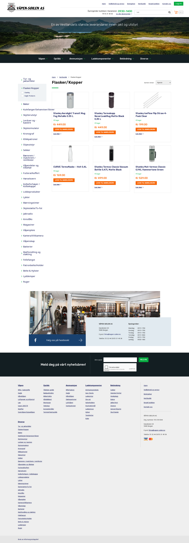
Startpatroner (71, 406)
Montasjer (47, 403)
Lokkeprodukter (31, 192)
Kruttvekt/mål (90, 406)
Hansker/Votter (115, 393)
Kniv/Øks (27, 219)
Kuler (87, 418)
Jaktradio (28, 214)
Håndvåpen (22, 396)
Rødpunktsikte (48, 393)
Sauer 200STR (23, 406)
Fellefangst (29, 260)
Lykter (26, 197)
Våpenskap (29, 241)
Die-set (88, 399)
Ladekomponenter (101, 58)
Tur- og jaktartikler (29, 80)
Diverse (144, 58)
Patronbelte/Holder (33, 265)
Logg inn (179, 4)
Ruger (26, 282)
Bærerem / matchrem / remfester (29, 158)
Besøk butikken (154, 4)
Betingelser (131, 4)
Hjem (104, 4)
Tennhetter (89, 415)
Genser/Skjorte (115, 409)
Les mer (56, 134)
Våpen (41, 58)
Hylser (87, 412)
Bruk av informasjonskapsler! (28, 539)
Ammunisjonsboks (92, 390)
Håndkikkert (47, 399)
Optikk (57, 58)
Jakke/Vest (114, 403)
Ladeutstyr (89, 396)
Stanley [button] (27, 92)
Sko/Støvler (114, 412)
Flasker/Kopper (31, 88)
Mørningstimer (31, 203)
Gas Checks (89, 393)
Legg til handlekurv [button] (64, 129)
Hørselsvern (29, 179)
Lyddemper (29, 276)
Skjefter (21, 409)
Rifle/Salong (70, 390)
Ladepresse (89, 409)
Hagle (20, 393)
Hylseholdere (90, 403)
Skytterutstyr (30, 115)
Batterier (28, 247)
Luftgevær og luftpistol (26, 399)
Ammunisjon (76, 58)
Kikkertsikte (47, 396)
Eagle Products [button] (29, 96)
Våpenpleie (29, 230)
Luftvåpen (69, 403)
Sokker (112, 390)
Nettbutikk (142, 4)
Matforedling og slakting (31, 253)
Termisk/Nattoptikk (50, 412)
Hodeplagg (114, 396)
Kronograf (28, 134)
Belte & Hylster (31, 271)
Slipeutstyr (29, 145)
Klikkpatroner (30, 139)
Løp (19, 403)
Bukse (112, 399)
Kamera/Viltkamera (33, 236)
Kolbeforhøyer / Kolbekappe (31, 185)
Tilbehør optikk (48, 390)
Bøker (26, 104)
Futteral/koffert (31, 173)
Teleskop (46, 406)
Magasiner (28, 225)
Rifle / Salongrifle (24, 390)
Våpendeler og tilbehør (30, 166)
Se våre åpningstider (123, 14)
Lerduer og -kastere (29, 121)
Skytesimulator (31, 128)
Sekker (26, 150)
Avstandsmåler (48, 409)
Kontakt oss (166, 4)
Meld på (143, 360)
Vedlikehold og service (116, 4)
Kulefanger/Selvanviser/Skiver (33, 109)
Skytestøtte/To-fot (32, 208)
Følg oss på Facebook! (57, 340)
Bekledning (125, 58)
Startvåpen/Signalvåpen (26, 412)
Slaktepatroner (71, 399)
